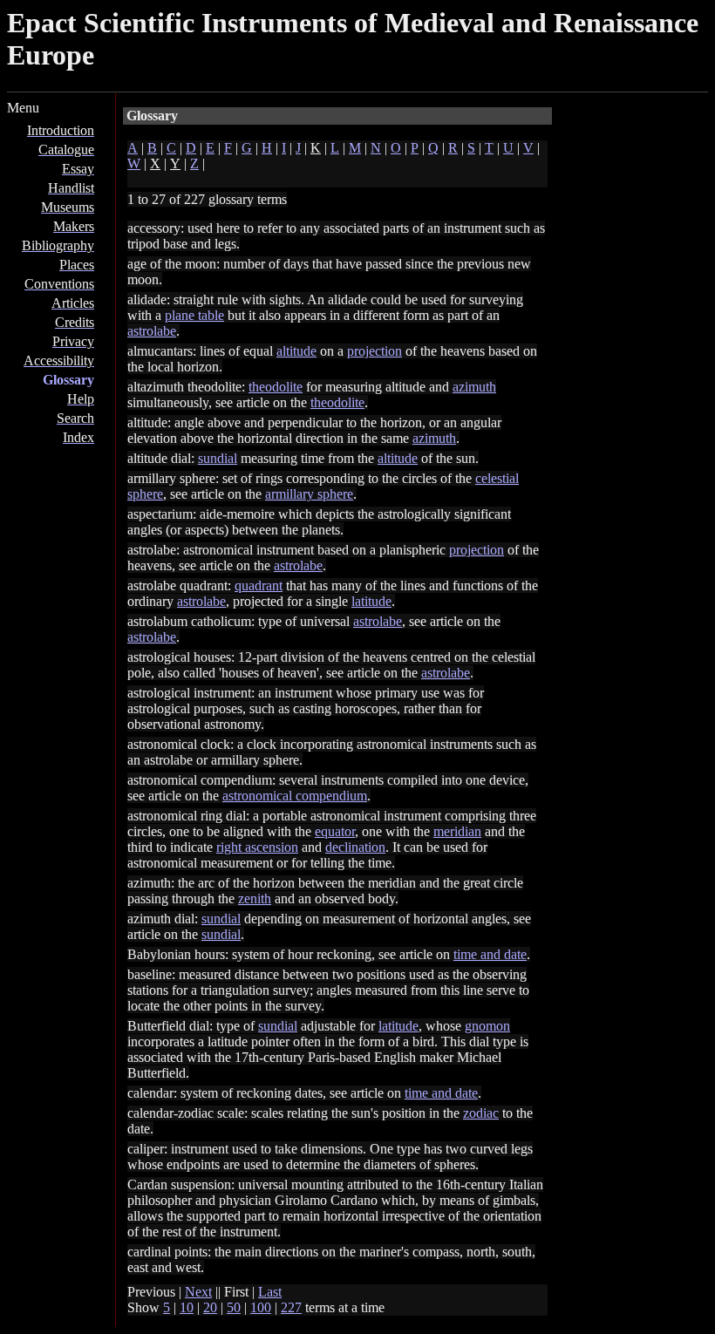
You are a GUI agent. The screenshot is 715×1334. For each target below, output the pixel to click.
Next (198, 1291)
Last (270, 1291)
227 (291, 1307)
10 (187, 1307)
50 (234, 1307)
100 (260, 1307)
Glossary (68, 379)
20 (210, 1307)
